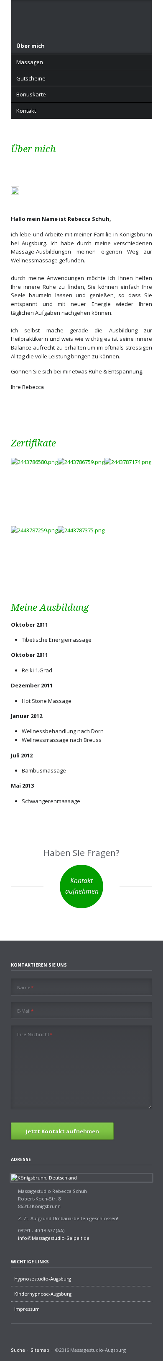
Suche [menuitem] (18, 1350)
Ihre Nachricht (35, 1034)
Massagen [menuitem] (29, 62)
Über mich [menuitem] (30, 45)
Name (25, 987)
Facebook (14, 1339)
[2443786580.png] (34, 474)
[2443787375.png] (81, 557)
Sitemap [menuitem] (40, 1350)
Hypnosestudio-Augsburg (42, 1278)
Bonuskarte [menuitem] (31, 94)
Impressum (27, 1309)
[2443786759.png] (81, 489)
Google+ (35, 1339)
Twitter (25, 1339)
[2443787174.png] (127, 491)
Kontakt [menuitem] (26, 110)
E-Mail (25, 1010)
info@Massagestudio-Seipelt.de (53, 1238)
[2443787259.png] (34, 559)
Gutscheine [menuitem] (31, 78)
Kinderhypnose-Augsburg (42, 1294)
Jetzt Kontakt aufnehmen (62, 1131)
